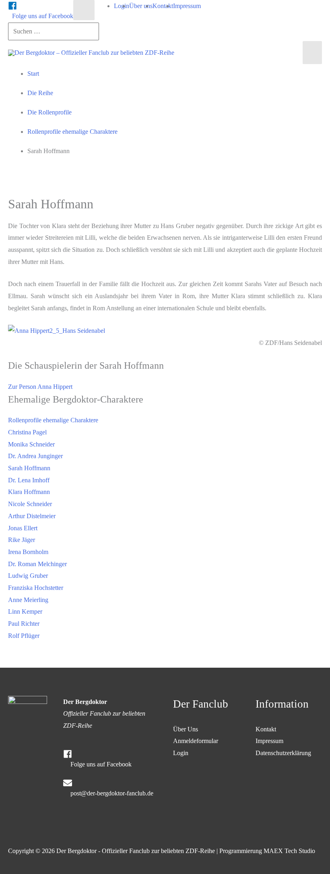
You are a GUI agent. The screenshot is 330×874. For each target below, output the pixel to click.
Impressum (269, 740)
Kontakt (266, 729)
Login (180, 752)
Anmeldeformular (195, 740)
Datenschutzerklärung (283, 752)
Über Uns (185, 729)
